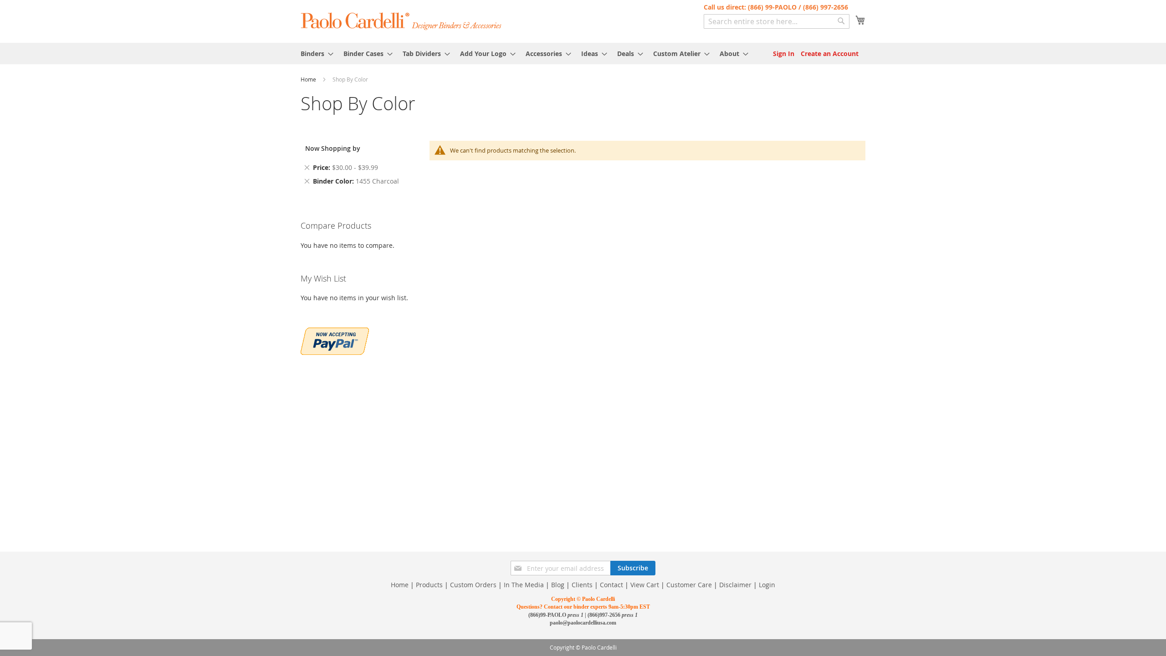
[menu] (583, 53)
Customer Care (689, 584)
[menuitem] (314, 53)
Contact (611, 584)
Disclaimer (735, 584)
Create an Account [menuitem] (830, 53)
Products (429, 584)
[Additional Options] (335, 340)
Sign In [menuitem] (783, 53)
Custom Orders (473, 584)
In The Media (524, 584)
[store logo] (401, 20)
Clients (582, 584)
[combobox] (776, 21)
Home (309, 79)
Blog (557, 584)
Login (767, 584)
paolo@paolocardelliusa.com (583, 623)
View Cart (644, 584)
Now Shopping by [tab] (332, 148)
